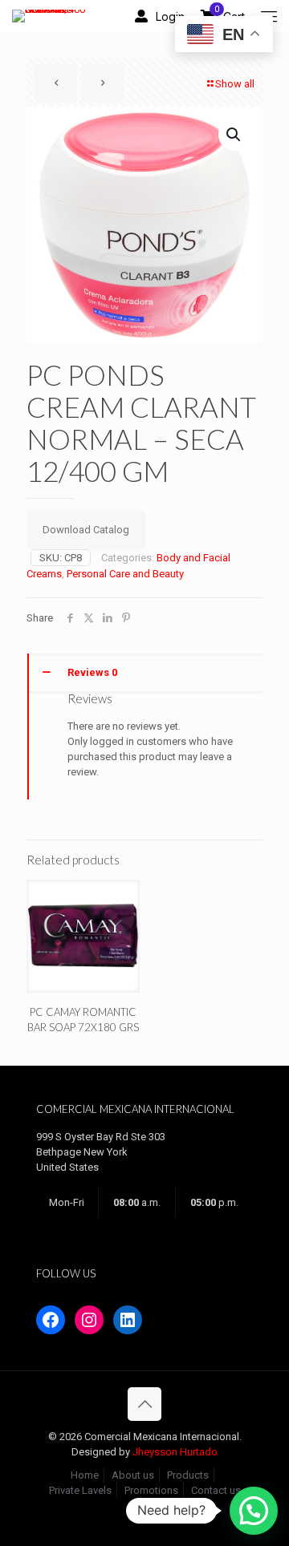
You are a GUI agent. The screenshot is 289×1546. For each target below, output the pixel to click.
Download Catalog (86, 530)
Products (188, 1475)
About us (133, 1475)
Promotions (151, 1490)
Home (85, 1475)
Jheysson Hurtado (175, 1452)
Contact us (216, 1490)
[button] (234, 135)
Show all (234, 84)
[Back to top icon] (144, 1404)
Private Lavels (80, 1490)
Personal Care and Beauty (125, 574)
